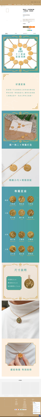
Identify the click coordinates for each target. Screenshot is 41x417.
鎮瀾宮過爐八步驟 (24, 404)
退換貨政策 (25, 401)
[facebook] (29, 30)
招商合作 (16, 402)
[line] (27, 30)
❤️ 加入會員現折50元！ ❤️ (10, 4)
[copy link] (31, 30)
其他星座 (24, 16)
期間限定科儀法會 (19, 4)
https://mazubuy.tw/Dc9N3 (36, 406)
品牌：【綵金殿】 (24, 12)
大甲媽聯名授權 (16, 403)
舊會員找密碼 (16, 404)
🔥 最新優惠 (15, 4)
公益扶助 (29, 4)
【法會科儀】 (23, 4)
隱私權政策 (25, 403)
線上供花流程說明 (24, 405)
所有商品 (27, 4)
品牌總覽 (32, 4)
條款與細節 (25, 402)
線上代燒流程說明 (24, 406)
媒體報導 (16, 401)
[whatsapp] (30, 30)
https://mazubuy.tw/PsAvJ (37, 410)
